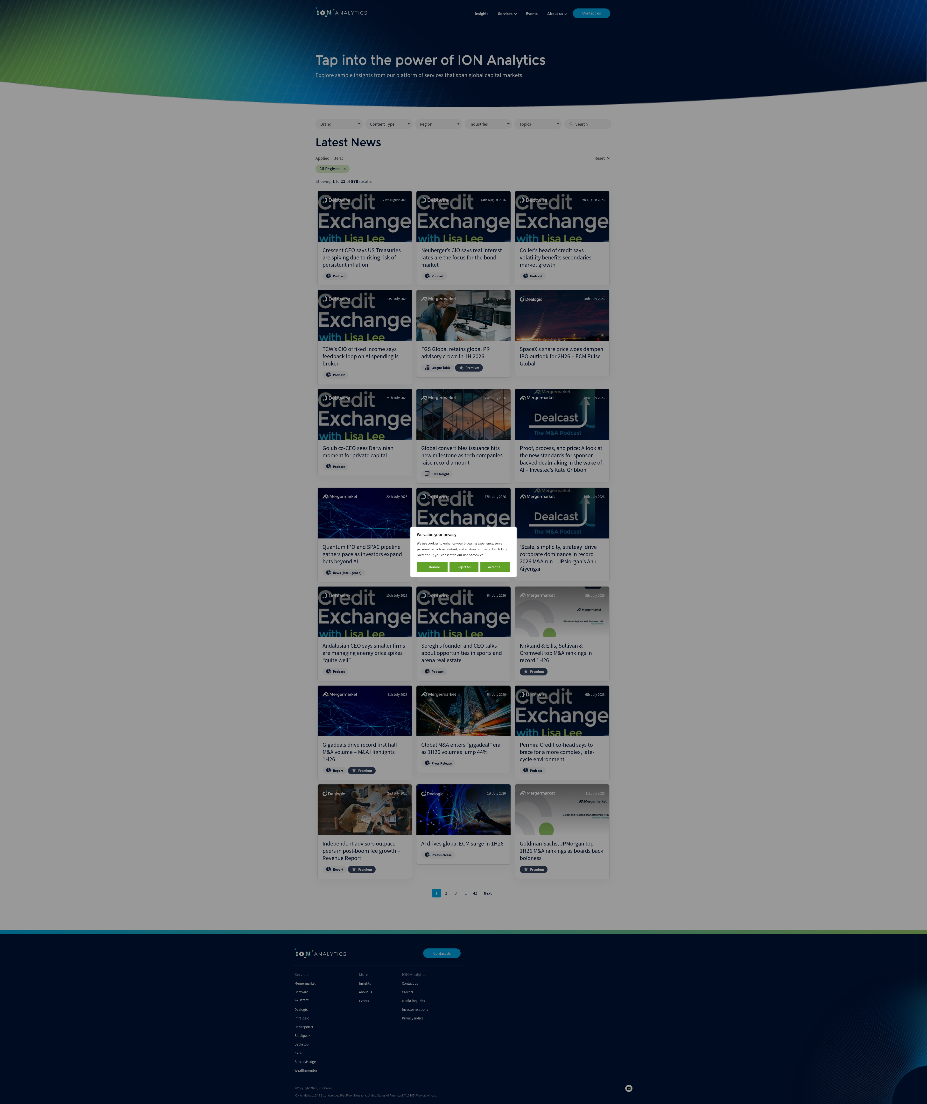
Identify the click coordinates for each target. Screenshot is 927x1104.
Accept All (495, 567)
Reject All (464, 567)
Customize (432, 567)
